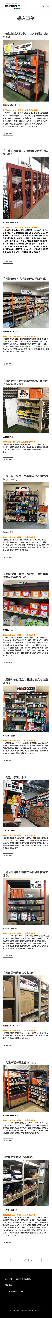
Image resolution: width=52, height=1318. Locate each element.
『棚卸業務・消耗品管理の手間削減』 (25, 278)
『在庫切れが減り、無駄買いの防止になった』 (25, 152)
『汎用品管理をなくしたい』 (20, 972)
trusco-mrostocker (22, 1310)
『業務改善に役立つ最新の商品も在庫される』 (25, 680)
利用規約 (8, 1285)
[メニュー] (47, 5)
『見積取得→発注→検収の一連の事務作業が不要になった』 (25, 575)
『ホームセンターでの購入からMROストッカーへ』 (25, 477)
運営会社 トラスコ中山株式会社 (18, 1278)
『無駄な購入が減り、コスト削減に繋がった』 (25, 34)
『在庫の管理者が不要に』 (19, 1157)
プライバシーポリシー (14, 1291)
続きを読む (8, 134)
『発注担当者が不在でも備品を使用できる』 (25, 873)
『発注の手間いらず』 (16, 777)
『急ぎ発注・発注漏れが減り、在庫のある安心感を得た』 (25, 382)
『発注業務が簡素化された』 (20, 1062)
